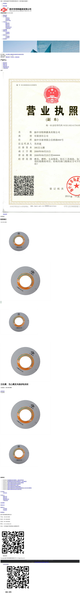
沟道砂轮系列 (21, 54)
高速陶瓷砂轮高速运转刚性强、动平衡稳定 (17, 481)
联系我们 (5, 3)
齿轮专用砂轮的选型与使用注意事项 (16, 482)
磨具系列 (8, 23)
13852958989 (5, 564)
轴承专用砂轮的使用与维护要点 (15, 489)
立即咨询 (2, 391)
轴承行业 (8, 24)
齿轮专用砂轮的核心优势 (13, 485)
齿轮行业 (8, 25)
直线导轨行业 (9, 27)
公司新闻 (8, 36)
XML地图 (46, 562)
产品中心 (5, 21)
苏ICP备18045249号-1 (38, 562)
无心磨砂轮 (11, 54)
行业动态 (8, 37)
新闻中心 (5, 34)
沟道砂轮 (16, 54)
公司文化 (8, 17)
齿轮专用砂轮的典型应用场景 (14, 484)
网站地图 (5, 5)
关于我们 (5, 16)
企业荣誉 (8, 32)
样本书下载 (8, 20)
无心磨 (7, 54)
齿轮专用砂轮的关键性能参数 (14, 486)
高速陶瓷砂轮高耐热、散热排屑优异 (16, 480)
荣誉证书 (5, 31)
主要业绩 (8, 19)
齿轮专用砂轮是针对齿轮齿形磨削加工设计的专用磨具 (20, 487)
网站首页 (5, 15)
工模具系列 (8, 28)
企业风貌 (5, 29)
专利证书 (8, 33)
